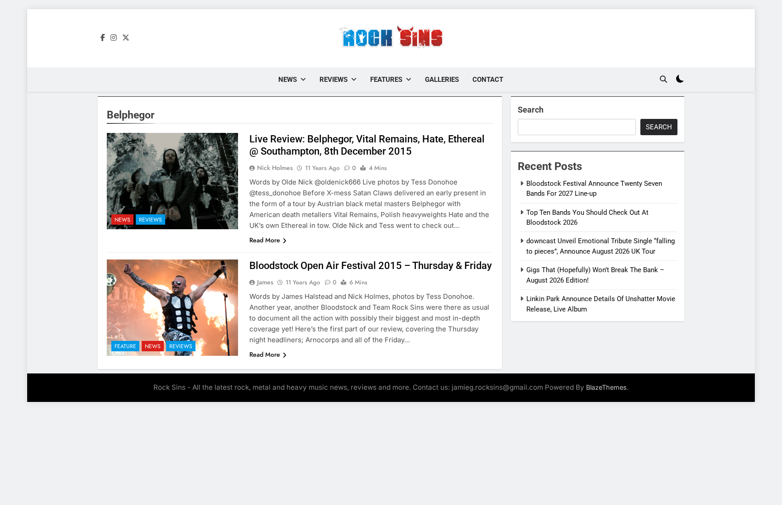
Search (531, 109)
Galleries (442, 80)
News (287, 80)
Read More (264, 240)
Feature (125, 346)
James (265, 282)
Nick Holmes (275, 167)
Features (386, 80)
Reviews (333, 80)
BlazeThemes (606, 387)
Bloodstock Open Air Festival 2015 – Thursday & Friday (370, 265)
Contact (487, 80)
